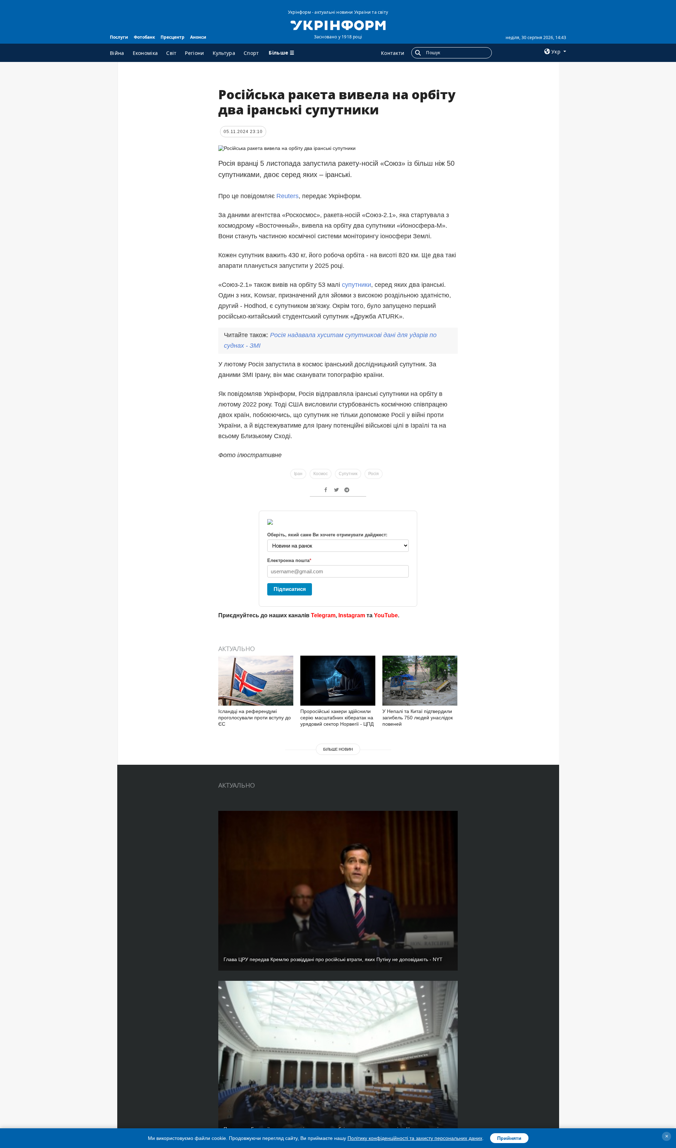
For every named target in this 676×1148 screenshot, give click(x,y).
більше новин (338, 749)
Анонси (198, 37)
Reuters (287, 196)
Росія (373, 473)
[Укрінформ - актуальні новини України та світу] (337, 25)
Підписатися (290, 589)
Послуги (119, 37)
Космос (320, 473)
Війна (117, 53)
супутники (356, 284)
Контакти (392, 53)
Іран (298, 473)
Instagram (351, 615)
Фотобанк (144, 37)
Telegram (323, 615)
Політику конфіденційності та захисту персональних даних (415, 1138)
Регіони (194, 53)
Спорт (251, 53)
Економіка (145, 53)
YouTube (386, 615)
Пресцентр (172, 37)
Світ (171, 53)
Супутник (348, 473)
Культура (224, 53)
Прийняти (509, 1138)
